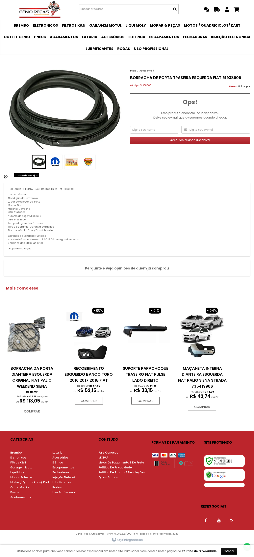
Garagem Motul (21, 467)
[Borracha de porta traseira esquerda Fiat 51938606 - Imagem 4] (88, 162)
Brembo (16, 453)
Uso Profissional (64, 492)
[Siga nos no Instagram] (232, 520)
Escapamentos (63, 467)
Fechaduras (61, 472)
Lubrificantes (61, 482)
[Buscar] (175, 9)
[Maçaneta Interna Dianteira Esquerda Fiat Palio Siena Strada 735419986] (202, 359)
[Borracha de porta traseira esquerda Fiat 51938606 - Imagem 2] (55, 162)
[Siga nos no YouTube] (219, 520)
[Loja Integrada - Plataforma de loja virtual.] (127, 540)
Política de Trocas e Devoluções (121, 472)
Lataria (57, 453)
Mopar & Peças (21, 477)
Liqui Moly (17, 472)
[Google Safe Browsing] (224, 475)
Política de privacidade (115, 467)
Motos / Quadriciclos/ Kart (29, 482)
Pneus (14, 492)
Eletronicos (18, 458)
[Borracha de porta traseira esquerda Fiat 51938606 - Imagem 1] (39, 162)
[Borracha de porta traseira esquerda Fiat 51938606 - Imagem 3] (72, 162)
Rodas (57, 487)
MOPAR (103, 458)
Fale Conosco (108, 453)
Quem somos (108, 477)
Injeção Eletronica (65, 477)
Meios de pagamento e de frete (121, 462)
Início (133, 70)
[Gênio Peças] (40, 9)
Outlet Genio (19, 487)
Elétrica (57, 462)
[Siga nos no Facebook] (206, 520)
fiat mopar (244, 86)
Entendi (229, 551)
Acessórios (146, 70)
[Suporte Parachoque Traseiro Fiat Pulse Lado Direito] (145, 356)
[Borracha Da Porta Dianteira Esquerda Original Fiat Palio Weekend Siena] (32, 361)
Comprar (32, 411)
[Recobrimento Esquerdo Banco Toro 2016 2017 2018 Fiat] (88, 356)
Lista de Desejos (27, 175)
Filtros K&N (18, 462)
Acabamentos (20, 497)
